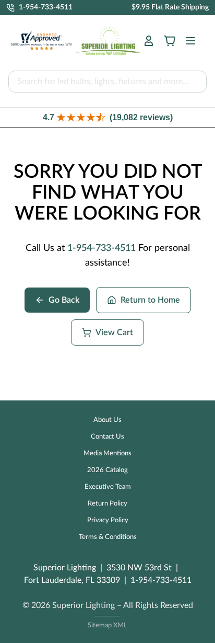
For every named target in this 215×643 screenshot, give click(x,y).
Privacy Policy (107, 520)
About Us (107, 420)
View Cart (114, 332)
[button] (107, 117)
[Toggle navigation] (187, 40)
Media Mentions (107, 453)
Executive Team (108, 487)
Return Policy (107, 503)
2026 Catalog (107, 470)
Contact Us (107, 436)
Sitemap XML (107, 625)
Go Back (64, 300)
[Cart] (169, 40)
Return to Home (150, 300)
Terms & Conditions (108, 537)
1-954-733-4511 (101, 248)
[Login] (148, 40)
